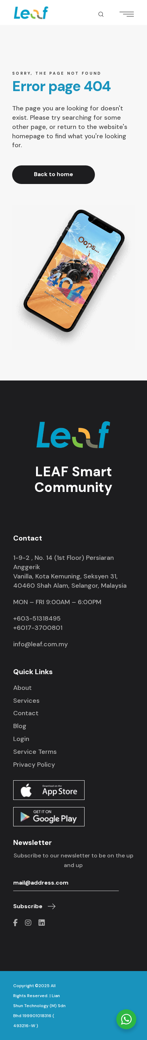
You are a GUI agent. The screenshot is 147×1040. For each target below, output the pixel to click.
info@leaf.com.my (40, 644)
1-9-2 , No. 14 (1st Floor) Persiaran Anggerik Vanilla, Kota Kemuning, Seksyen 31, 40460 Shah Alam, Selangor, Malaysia (70, 571)
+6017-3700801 (37, 627)
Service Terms (35, 751)
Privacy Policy (34, 764)
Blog (19, 726)
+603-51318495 (37, 618)
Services (26, 700)
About (22, 687)
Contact (26, 713)
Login (21, 739)
